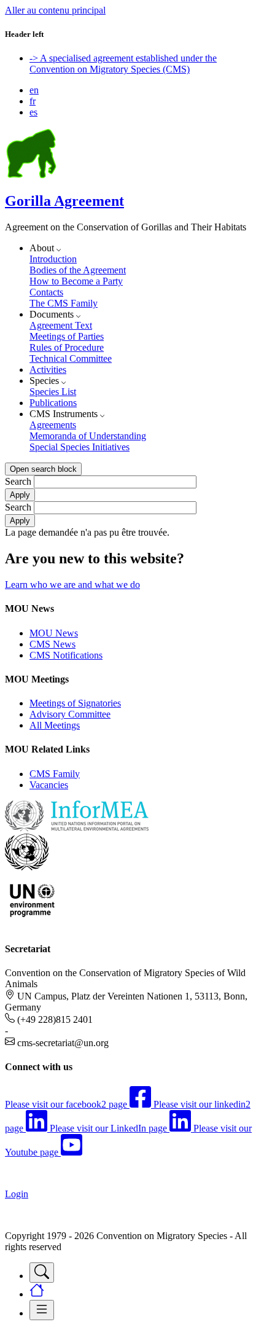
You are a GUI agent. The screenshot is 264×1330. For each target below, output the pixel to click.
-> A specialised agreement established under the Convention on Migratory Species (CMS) (123, 63)
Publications (53, 402)
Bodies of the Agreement (77, 270)
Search (18, 481)
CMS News (52, 644)
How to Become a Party (76, 281)
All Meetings (54, 725)
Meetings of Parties (66, 336)
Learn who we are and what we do (72, 584)
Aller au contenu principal (55, 10)
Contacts (46, 292)
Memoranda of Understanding (87, 436)
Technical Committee (70, 358)
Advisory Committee (70, 714)
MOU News (53, 633)
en (34, 90)
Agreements (52, 425)
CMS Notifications (66, 655)
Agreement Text (60, 325)
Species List (52, 391)
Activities (47, 369)
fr (32, 101)
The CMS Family (63, 303)
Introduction (53, 259)
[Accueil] (31, 175)
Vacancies (48, 785)
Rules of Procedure (66, 347)
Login (16, 1194)
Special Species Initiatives (79, 447)
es (33, 112)
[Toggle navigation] (41, 1272)
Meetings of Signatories (75, 703)
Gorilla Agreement (64, 201)
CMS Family (54, 774)
